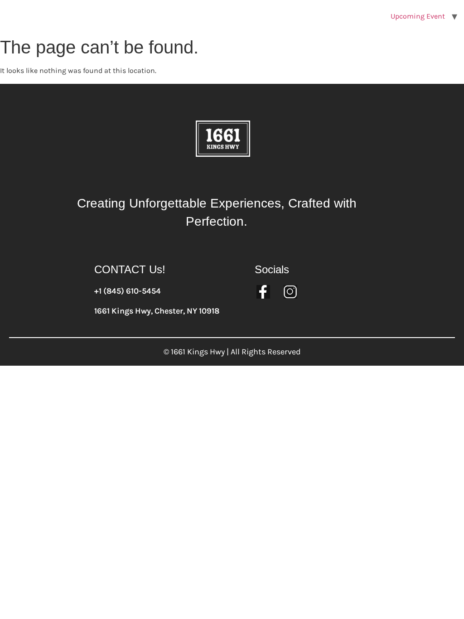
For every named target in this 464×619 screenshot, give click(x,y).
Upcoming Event (418, 16)
